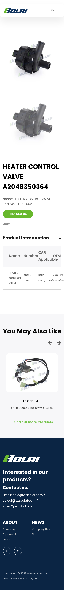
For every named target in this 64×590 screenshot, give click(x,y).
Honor (6, 539)
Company (9, 529)
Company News (42, 529)
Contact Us (18, 214)
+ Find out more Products (32, 422)
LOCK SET (32, 401)
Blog (34, 534)
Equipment (9, 534)
